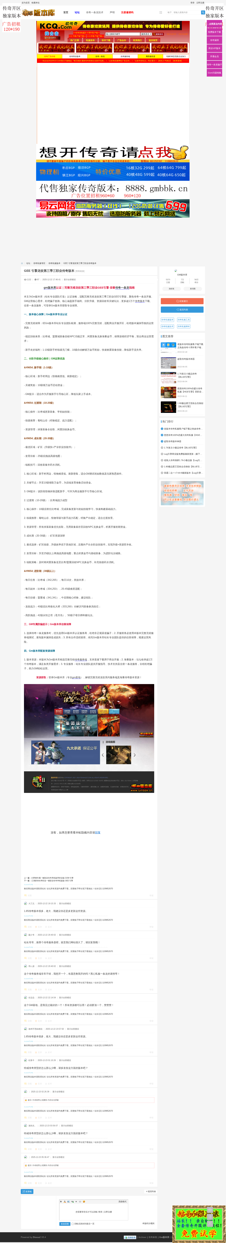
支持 (40, 927)
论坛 (77, 12)
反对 (50, 927)
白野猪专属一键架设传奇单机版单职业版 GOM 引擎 (52, 878)
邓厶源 (31, 966)
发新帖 (28, 1191)
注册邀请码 (127, 12)
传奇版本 (140, 301)
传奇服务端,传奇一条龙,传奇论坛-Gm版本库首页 (22, 263)
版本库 (52, 287)
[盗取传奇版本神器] (168, 363)
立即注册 (200, 3)
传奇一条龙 (122, 287)
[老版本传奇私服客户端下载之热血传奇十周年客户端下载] (168, 348)
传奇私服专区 (39, 263)
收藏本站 (36, 3)
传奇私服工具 (184, 320)
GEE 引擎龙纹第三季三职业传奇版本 (79, 263)
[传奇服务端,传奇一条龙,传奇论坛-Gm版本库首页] (40, 17)
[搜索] (203, 12)
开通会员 (214, 56)
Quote (76, 1201)
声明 (112, 12)
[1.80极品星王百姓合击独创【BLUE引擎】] (168, 407)
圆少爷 (31, 935)
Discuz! (37, 1237)
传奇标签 (153, 1237)
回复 (98, 832)
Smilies (83, 1201)
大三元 (31, 903)
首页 (65, 12)
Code (80, 1201)
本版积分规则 (148, 1223)
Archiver (142, 1237)
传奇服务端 (81, 659)
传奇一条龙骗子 (214, 64)
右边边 (31, 997)
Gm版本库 (164, 1237)
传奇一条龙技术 (94, 12)
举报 (151, 895)
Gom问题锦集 (214, 72)
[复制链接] (80, 271)
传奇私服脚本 (184, 326)
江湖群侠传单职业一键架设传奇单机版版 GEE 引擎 (52, 881)
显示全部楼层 (70, 279)
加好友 (171, 289)
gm (46, 287)
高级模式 (123, 1201)
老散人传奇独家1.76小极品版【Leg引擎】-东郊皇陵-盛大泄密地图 (184, 460)
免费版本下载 (214, 32)
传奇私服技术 (167, 326)
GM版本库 (182, 274)
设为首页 (26, 3)
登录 (192, 3)
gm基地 (76, 677)
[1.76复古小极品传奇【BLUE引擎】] (168, 377)
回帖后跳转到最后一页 (84, 1224)
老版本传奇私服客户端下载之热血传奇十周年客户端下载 (190, 347)
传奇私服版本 (54, 263)
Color (64, 1201)
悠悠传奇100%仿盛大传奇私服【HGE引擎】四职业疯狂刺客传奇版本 (190, 391)
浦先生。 (32, 1125)
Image (68, 1201)
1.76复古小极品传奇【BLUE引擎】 (181, 447)
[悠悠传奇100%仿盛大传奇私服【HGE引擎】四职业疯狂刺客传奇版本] (168, 392)
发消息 (193, 289)
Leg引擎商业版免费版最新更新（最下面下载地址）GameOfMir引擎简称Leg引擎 (184, 454)
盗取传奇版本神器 (186, 359)
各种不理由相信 (35, 1029)
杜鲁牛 (31, 1060)
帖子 (170, 12)
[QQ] (130, 1237)
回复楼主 (183, 301)
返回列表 (152, 1191)
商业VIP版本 (214, 48)
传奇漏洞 (214, 40)
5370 (168, 280)
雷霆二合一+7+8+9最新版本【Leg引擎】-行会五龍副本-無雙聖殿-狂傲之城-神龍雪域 (184, 473)
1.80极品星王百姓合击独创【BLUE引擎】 (184, 466)
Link (72, 1201)
